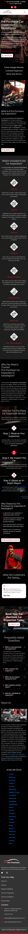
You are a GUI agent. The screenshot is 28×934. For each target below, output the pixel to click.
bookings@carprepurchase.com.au (14, 918)
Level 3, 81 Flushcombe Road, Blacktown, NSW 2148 (13, 909)
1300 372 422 (8, 914)
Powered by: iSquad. (14, 931)
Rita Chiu (7, 595)
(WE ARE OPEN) (15, 1)
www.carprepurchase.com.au (12, 922)
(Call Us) (15, 3)
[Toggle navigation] (24, 12)
